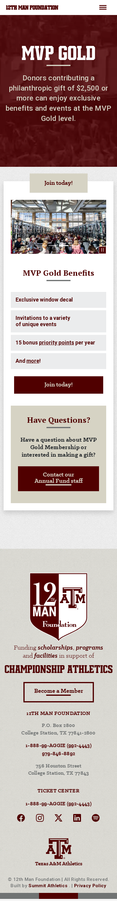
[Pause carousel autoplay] (102, 250)
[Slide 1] (42, 245)
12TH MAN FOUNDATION (32, 8)
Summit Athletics (48, 885)
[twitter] (58, 819)
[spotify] (96, 819)
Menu (103, 5)
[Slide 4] (74, 245)
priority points (56, 343)
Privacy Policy (90, 885)
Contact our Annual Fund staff (58, 478)
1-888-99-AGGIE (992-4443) (59, 745)
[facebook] (21, 819)
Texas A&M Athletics (58, 863)
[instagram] (40, 819)
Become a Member (58, 691)
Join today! (58, 183)
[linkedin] (77, 819)
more (32, 361)
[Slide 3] (63, 245)
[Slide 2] (53, 245)
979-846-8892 (58, 753)
